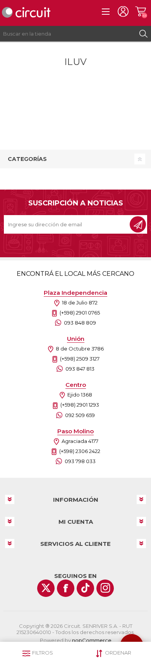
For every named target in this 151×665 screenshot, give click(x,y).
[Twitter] (46, 588)
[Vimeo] (85, 588)
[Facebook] (65, 588)
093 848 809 (80, 323)
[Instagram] (105, 588)
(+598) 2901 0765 (80, 312)
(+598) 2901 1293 (79, 405)
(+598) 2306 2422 (79, 451)
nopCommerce (92, 640)
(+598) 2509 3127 (80, 359)
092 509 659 (80, 415)
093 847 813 (79, 369)
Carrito (140, 11)
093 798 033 (80, 461)
